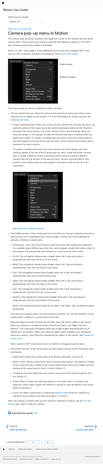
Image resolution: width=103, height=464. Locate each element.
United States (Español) (92, 456)
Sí (33, 442)
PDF (36, 413)
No (47, 442)
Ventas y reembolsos (42, 459)
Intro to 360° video (68, 54)
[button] (20, 28)
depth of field (61, 392)
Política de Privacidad (10, 459)
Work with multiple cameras (30, 228)
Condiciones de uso (26, 459)
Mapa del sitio (56, 459)
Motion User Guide (15, 10)
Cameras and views (19, 120)
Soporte (11, 449)
